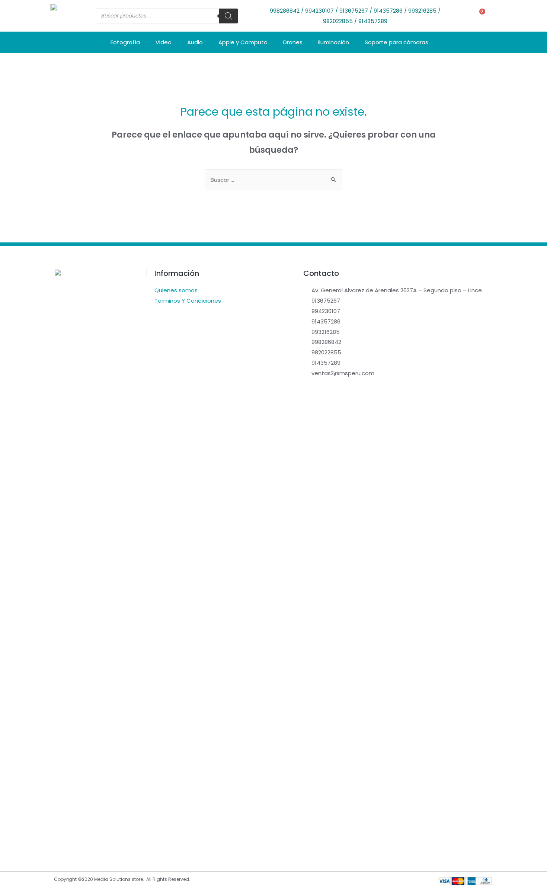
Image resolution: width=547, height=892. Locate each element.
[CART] (478, 15)
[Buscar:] (273, 180)
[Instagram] (76, 841)
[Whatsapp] (91, 841)
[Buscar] (228, 16)
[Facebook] (61, 841)
